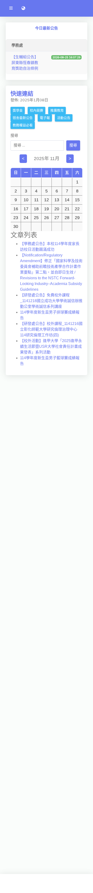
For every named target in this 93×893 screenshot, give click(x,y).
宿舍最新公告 (23, 118)
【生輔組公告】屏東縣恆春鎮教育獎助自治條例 (24, 62)
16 (15, 208)
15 (77, 199)
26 (46, 217)
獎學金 (18, 110)
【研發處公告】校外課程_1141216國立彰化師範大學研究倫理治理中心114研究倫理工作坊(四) (51, 329)
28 (67, 217)
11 (36, 199)
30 (15, 226)
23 (15, 217)
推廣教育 (57, 110)
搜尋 (14, 135)
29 (77, 217)
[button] (23, 8)
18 (36, 208)
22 (77, 208)
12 (46, 199)
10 (26, 199)
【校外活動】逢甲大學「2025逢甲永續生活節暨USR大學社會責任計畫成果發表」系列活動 (51, 346)
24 (26, 217)
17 (26, 208)
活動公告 (63, 118)
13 (56, 199)
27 (56, 217)
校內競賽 (36, 110)
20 (56, 208)
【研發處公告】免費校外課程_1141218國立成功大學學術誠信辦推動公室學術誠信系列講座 (51, 301)
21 (67, 208)
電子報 (45, 118)
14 (67, 199)
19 (46, 208)
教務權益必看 (23, 125)
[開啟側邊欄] (11, 8)
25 (36, 217)
